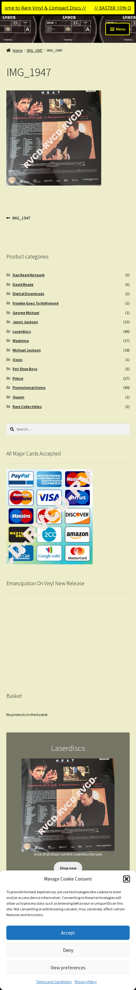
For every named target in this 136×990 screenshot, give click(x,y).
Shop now (68, 868)
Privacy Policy (86, 981)
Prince (18, 378)
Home (17, 50)
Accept (68, 933)
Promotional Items (29, 387)
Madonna (21, 340)
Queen (18, 397)
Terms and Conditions (53, 981)
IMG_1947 (35, 50)
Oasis (17, 359)
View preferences (68, 968)
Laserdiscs (22, 331)
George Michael (26, 312)
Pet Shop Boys (25, 368)
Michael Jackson (27, 350)
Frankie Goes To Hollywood (36, 303)
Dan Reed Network (29, 274)
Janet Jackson (25, 321)
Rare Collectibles (27, 406)
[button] (126, 879)
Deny (68, 950)
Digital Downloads (28, 293)
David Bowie (23, 284)
